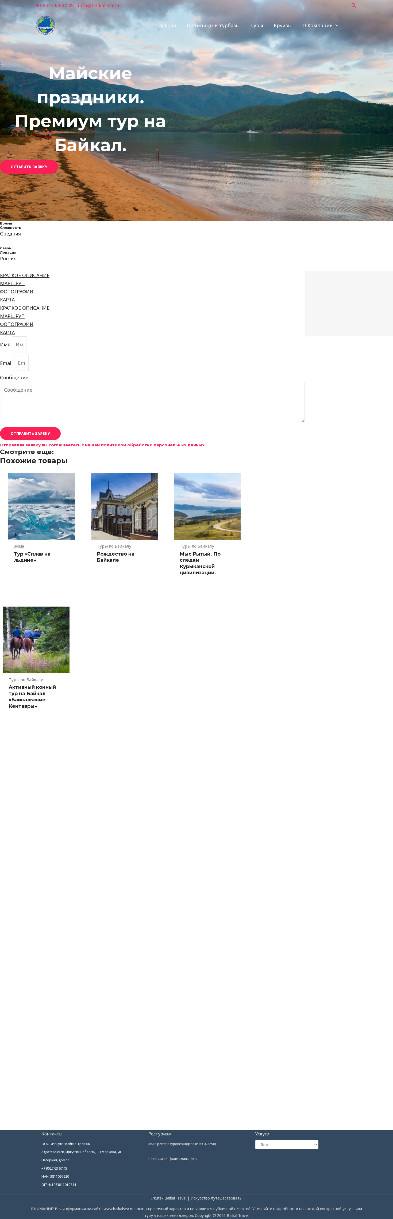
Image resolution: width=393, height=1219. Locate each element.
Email (7, 363)
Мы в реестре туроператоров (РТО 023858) (182, 1144)
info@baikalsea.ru (98, 5)
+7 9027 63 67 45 (55, 5)
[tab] (152, 275)
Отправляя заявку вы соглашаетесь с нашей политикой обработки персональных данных (102, 444)
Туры (256, 25)
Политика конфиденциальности (173, 1159)
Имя (6, 344)
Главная (166, 25)
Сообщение (14, 377)
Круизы (283, 25)
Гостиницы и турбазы (213, 25)
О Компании (317, 25)
